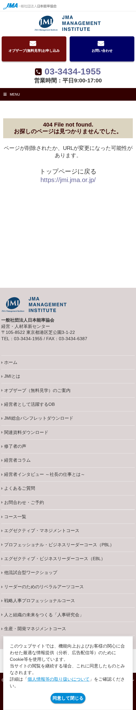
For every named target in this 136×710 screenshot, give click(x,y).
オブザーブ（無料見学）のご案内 (37, 390)
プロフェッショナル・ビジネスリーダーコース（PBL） (59, 544)
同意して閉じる (68, 698)
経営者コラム (17, 460)
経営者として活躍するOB (29, 404)
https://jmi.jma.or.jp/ (68, 179)
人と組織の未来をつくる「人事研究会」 (44, 614)
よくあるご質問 (19, 488)
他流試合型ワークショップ (30, 572)
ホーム (10, 362)
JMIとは (12, 376)
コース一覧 (15, 516)
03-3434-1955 (73, 71)
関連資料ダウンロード (26, 432)
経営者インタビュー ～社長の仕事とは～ (44, 474)
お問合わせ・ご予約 (24, 502)
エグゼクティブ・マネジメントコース (41, 530)
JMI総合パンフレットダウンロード (38, 418)
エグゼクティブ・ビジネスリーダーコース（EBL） (54, 558)
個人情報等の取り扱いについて (59, 679)
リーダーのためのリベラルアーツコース (44, 586)
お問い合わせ (102, 50)
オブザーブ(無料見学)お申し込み (34, 50)
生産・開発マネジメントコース (35, 628)
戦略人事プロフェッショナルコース (39, 600)
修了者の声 (15, 446)
